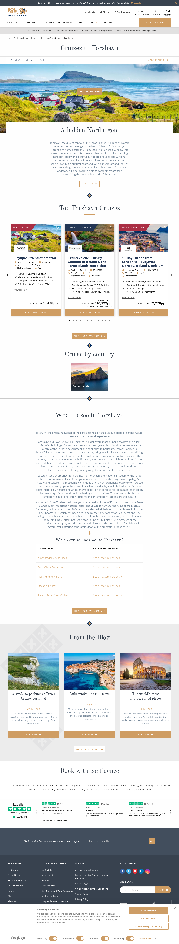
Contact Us (47, 869)
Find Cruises (13, 869)
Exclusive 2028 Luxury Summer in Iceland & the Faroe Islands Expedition (87, 261)
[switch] (80, 938)
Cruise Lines (31, 22)
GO (152, 841)
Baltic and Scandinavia (50, 38)
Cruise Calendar (15, 885)
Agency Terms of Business (87, 869)
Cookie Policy (81, 893)
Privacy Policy (82, 899)
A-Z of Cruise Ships (17, 880)
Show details (145, 938)
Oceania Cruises (47, 586)
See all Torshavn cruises (88, 336)
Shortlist (46, 880)
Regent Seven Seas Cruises (53, 595)
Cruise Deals (14, 22)
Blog (10, 896)
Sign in (106, 12)
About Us (12, 901)
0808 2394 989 (162, 11)
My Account (47, 875)
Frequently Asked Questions (55, 901)
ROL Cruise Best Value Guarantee (57, 890)
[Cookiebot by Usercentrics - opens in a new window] (18, 938)
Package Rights (82, 883)
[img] (36, 238)
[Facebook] (122, 871)
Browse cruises (88, 91)
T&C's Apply (135, 2)
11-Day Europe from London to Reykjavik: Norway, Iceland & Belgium (143, 261)
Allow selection (148, 918)
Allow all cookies (148, 910)
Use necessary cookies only (148, 926)
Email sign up (123, 12)
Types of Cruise (87, 22)
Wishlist (92, 12)
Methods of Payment (52, 896)
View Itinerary (20, 290)
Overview (15, 60)
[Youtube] (135, 871)
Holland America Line (50, 576)
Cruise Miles (109, 22)
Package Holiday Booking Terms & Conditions (91, 877)
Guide (43, 60)
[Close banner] (175, 908)
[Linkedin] (141, 871)
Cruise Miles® (48, 885)
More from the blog (88, 749)
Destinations (66, 22)
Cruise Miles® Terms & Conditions (91, 888)
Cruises (30, 60)
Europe (34, 38)
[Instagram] (147, 871)
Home (10, 38)
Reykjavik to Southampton (35, 258)
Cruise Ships (48, 22)
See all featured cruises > (107, 558)
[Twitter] (128, 871)
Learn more (88, 183)
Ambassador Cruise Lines (52, 558)
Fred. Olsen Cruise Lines (51, 567)
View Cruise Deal (34, 312)
